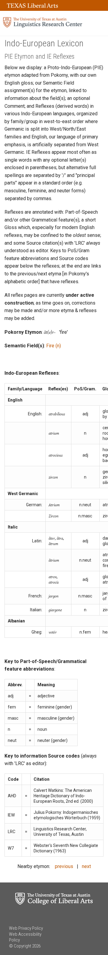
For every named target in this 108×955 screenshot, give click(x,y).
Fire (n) (53, 346)
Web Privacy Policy (26, 928)
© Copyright (20, 946)
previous (64, 866)
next (86, 866)
